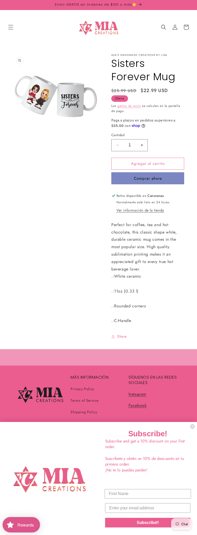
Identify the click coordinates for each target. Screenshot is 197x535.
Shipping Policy (84, 412)
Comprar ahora (148, 178)
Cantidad (117, 135)
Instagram (137, 394)
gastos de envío (129, 106)
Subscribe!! (148, 522)
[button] (10, 27)
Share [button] (122, 336)
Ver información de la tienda (140, 210)
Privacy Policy (82, 388)
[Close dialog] (192, 426)
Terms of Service (84, 400)
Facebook (138, 405)
